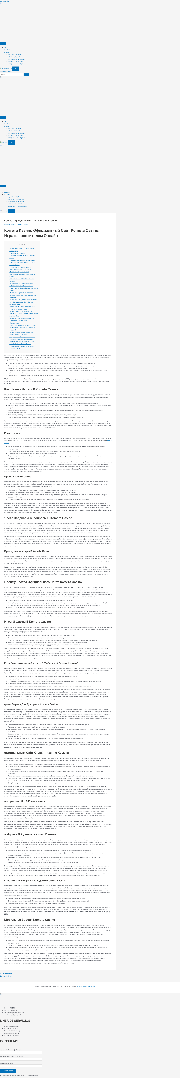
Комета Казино (10, 224)
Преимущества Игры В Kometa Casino (22, 260)
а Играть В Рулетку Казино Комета (21, 286)
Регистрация (13, 251)
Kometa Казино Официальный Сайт (21, 332)
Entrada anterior (6, 974)
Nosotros (7, 50)
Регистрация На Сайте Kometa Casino (22, 341)
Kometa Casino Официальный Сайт (21, 311)
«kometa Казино (14, 323)
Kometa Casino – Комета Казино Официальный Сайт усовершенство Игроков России (21, 346)
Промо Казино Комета (17, 253)
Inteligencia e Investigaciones (17, 64)
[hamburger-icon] (3, 43)
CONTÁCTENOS (5, 72)
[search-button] (26, 74)
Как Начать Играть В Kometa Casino (21, 248)
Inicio (5, 47)
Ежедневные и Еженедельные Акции (22, 337)
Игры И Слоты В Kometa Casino (20, 267)
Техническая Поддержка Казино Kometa (23, 300)
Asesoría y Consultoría (15, 61)
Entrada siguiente (6, 976)
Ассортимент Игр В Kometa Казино (21, 283)
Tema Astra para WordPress (85, 986)
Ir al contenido (4, 1)
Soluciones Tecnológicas (16, 57)
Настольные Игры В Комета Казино (21, 339)
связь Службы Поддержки (18, 334)
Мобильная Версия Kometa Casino (21, 293)
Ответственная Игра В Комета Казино (22, 325)
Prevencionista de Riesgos (16, 59)
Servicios (7, 52)
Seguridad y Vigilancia (15, 54)
